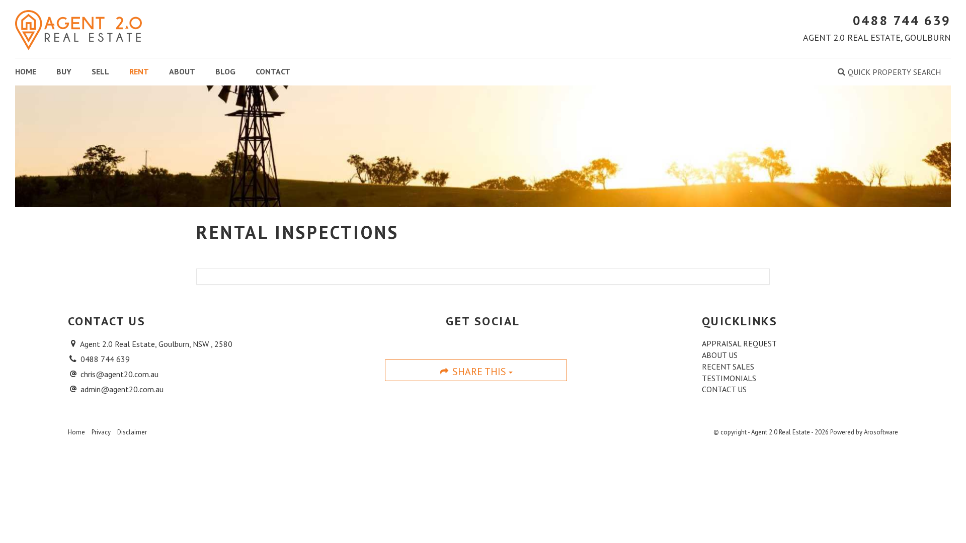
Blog (225, 71)
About (182, 71)
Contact (273, 71)
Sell (100, 71)
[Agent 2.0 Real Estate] (78, 28)
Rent (139, 71)
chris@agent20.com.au (119, 374)
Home (25, 71)
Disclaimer (132, 432)
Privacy (101, 432)
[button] (889, 71)
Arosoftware (881, 432)
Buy (63, 71)
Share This (479, 371)
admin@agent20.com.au (122, 389)
